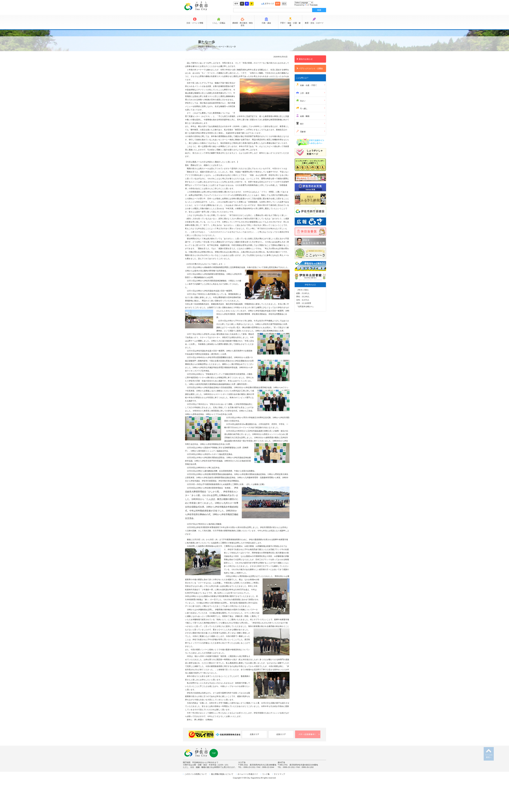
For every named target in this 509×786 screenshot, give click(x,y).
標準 (236, 4)
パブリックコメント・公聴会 (311, 68)
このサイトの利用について (196, 774)
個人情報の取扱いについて (222, 774)
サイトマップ (279, 774)
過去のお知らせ (306, 59)
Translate (314, 5)
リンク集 (266, 774)
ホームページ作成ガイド (248, 774)
